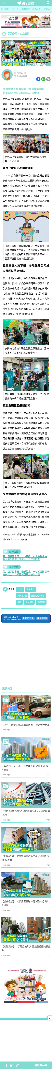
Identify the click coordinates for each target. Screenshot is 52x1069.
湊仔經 (16, 9)
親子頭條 (29, 618)
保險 (19, 602)
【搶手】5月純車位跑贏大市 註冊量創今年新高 (25, 725)
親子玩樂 (36, 9)
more (49, 730)
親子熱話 (5, 9)
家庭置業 (24, 34)
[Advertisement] (26, 654)
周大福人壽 (22, 596)
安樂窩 (47, 9)
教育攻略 (26, 9)
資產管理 (41, 602)
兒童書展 (30, 589)
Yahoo (20, 589)
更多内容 (7, 688)
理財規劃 (29, 602)
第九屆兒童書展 (37, 596)
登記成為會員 (41, 1065)
